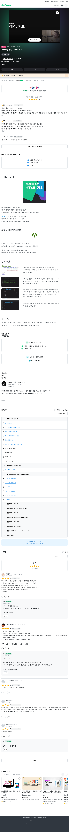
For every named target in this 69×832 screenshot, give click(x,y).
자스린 (7, 700)
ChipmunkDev (10, 624)
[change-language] (62, 5)
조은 (4, 64)
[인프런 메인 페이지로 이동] (6, 5)
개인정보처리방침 (26, 817)
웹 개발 (18, 46)
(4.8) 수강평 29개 (8, 58)
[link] (34, 423)
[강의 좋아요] (19, 778)
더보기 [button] (3, 400)
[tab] (4, 81)
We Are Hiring (42, 817)
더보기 (3, 115)
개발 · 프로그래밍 (11, 46)
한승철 (7, 724)
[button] (34, 26)
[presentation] (34, 40)
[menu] (66, 5)
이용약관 (34, 817)
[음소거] (57, 12)
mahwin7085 (10, 681)
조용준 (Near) (9, 574)
